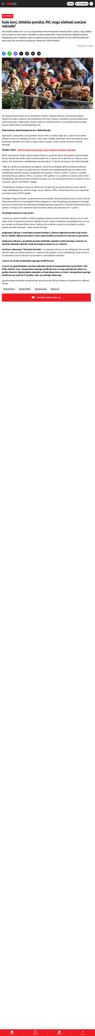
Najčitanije (59, 1034)
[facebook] (4, 54)
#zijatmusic (55, 289)
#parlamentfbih (24, 289)
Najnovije (35, 1034)
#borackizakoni (9, 289)
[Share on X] (21, 54)
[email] (27, 54)
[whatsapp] (10, 54)
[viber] (15, 54)
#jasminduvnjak (40, 289)
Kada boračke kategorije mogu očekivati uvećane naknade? (47, 150)
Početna (12, 1034)
